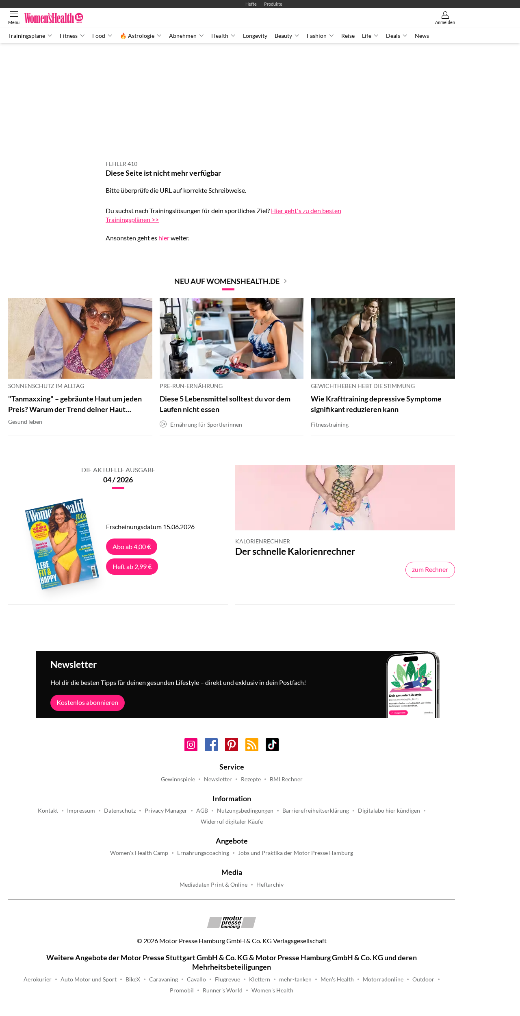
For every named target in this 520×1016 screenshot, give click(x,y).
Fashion (317, 36)
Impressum (81, 810)
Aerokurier (38, 979)
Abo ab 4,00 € (132, 546)
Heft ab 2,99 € (132, 566)
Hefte (251, 4)
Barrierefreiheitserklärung (315, 810)
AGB (202, 810)
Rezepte (251, 779)
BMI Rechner (286, 779)
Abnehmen (183, 36)
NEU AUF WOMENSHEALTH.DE (227, 281)
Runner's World (223, 990)
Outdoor (423, 979)
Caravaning (163, 979)
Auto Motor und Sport (89, 979)
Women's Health (272, 990)
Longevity (255, 36)
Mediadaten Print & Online (213, 884)
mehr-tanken (295, 979)
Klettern (259, 979)
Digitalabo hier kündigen (389, 810)
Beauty (283, 36)
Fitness (69, 36)
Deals (393, 36)
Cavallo (196, 979)
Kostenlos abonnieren (87, 702)
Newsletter (218, 779)
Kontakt (48, 810)
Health (219, 36)
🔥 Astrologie (137, 36)
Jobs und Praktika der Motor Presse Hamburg (295, 853)
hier (163, 238)
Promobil (182, 990)
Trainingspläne (26, 36)
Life (366, 36)
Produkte (273, 4)
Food (98, 36)
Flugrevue (227, 979)
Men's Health (337, 979)
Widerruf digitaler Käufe (232, 821)
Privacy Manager (166, 810)
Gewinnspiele (178, 779)
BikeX (133, 979)
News (422, 36)
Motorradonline (383, 979)
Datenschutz (120, 810)
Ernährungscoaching (203, 853)
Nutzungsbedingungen (245, 810)
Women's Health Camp (139, 853)
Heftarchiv (270, 884)
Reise (348, 36)
